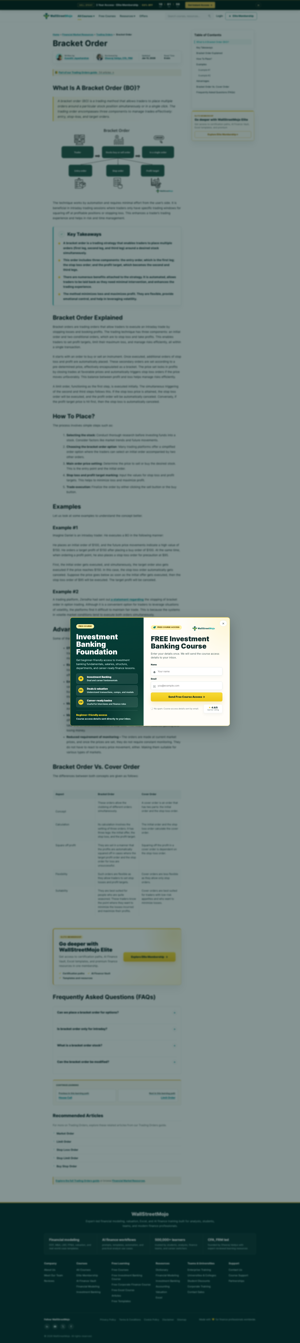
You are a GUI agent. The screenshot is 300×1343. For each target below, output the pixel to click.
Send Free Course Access (186, 696)
